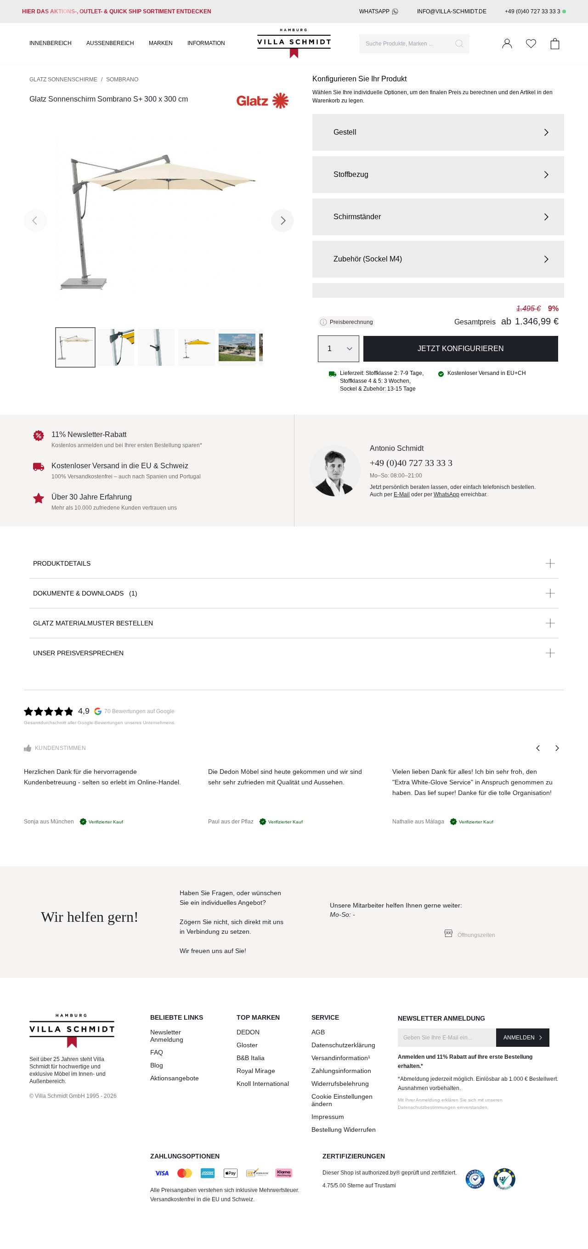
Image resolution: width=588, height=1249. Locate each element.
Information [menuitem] (206, 43)
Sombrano (122, 79)
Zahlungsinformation (341, 1070)
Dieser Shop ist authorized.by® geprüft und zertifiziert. (389, 1173)
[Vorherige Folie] (538, 748)
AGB (318, 1032)
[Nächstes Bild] (282, 220)
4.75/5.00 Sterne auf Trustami (359, 1185)
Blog (156, 1065)
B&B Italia (251, 1058)
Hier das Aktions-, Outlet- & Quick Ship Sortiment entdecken (116, 11)
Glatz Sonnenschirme (63, 79)
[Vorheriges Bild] (35, 220)
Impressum (327, 1116)
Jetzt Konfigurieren (461, 348)
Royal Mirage (256, 1070)
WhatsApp (374, 11)
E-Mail (402, 494)
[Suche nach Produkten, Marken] (459, 43)
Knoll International (263, 1083)
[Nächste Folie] (556, 748)
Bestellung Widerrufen (343, 1129)
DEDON (248, 1032)
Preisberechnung (351, 322)
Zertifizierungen (353, 1156)
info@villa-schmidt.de (451, 11)
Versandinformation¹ (340, 1058)
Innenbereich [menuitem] (50, 43)
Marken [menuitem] (161, 43)
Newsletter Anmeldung (166, 1035)
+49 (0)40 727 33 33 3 (532, 11)
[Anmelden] (507, 43)
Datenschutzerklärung (343, 1045)
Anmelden (519, 1037)
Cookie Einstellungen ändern (342, 1100)
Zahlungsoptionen (185, 1156)
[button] (438, 132)
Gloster (247, 1045)
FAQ (156, 1052)
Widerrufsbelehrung (340, 1083)
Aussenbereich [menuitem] (110, 43)
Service (325, 1017)
